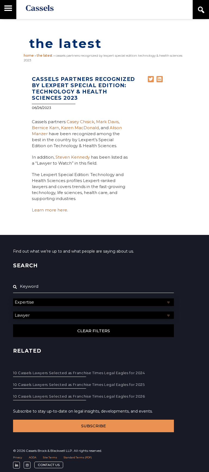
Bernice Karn (45, 127)
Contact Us (49, 465)
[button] (151, 79)
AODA (32, 457)
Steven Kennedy (73, 157)
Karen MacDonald (80, 127)
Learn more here (49, 210)
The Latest (45, 55)
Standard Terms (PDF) (78, 457)
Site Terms (50, 457)
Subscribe (93, 425)
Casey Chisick (80, 121)
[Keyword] (93, 286)
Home (29, 55)
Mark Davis (107, 121)
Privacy (17, 457)
